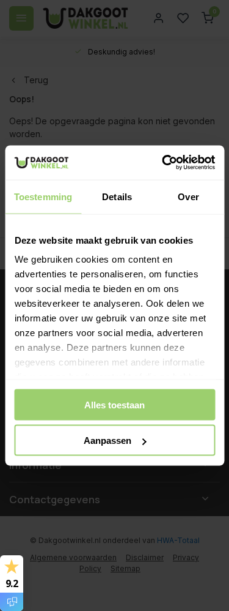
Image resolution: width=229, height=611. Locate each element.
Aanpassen (107, 440)
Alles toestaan (114, 404)
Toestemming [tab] (43, 196)
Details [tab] (117, 196)
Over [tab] (188, 196)
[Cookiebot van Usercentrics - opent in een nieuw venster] (163, 163)
